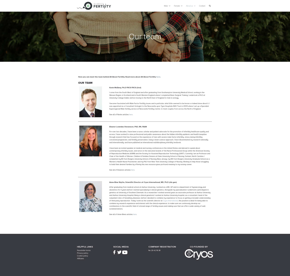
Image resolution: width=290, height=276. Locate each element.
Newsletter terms (84, 250)
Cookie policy (82, 256)
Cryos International (170, 201)
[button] (210, 6)
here (131, 114)
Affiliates (80, 258)
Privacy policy (82, 253)
